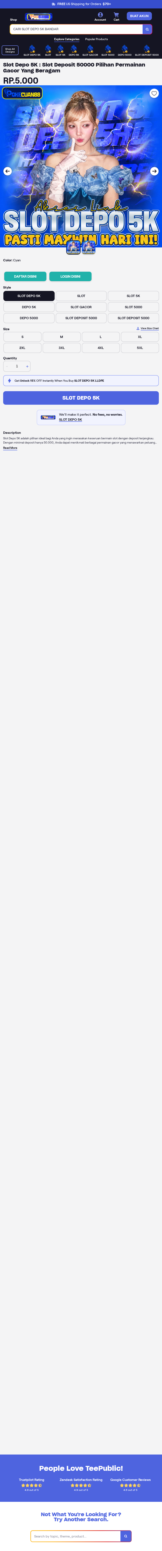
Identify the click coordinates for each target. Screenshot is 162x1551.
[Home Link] (38, 16)
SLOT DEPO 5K (81, 398)
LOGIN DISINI (70, 276)
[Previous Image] (7, 171)
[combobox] (76, 29)
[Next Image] (154, 171)
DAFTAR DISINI (25, 276)
